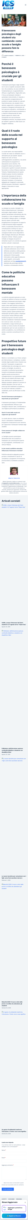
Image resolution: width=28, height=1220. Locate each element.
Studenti (4, 57)
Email (4, 1157)
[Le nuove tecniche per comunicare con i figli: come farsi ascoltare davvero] (14, 816)
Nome (4, 1150)
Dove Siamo (11, 1199)
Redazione (19, 1199)
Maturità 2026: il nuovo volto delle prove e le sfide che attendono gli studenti (12, 1003)
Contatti (4, 1199)
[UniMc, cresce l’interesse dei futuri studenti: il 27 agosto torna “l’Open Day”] (14, 562)
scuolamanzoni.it (21, 261)
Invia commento (7, 1189)
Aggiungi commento (8, 1165)
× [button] (25, 1202)
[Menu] (25, 5)
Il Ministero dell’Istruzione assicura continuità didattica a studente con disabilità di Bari (12, 750)
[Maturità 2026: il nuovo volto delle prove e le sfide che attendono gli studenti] (14, 941)
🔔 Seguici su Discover (14, 1216)
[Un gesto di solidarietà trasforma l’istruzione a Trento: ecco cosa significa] (14, 1069)
